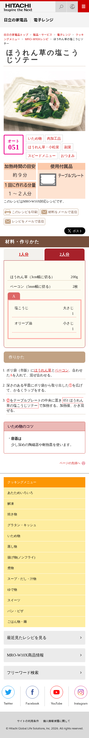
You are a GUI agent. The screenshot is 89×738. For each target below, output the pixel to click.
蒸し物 (12, 546)
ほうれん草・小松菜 (43, 147)
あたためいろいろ (20, 493)
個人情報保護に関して (56, 721)
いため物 (35, 138)
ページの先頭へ (70, 463)
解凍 (10, 503)
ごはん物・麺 (17, 621)
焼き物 (12, 514)
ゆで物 (12, 589)
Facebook (32, 703)
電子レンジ (64, 34)
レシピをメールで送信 (28, 221)
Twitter (8, 703)
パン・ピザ (15, 611)
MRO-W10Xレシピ (36, 39)
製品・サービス (42, 34)
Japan (72, 6)
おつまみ (68, 156)
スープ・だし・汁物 (21, 579)
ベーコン (62, 370)
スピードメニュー (42, 156)
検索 (61, 6)
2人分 (64, 254)
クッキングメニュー (21, 482)
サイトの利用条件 (28, 721)
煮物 (10, 568)
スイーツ (13, 600)
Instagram (81, 703)
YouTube (56, 703)
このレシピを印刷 (25, 212)
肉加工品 (54, 138)
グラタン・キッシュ (21, 525)
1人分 (24, 254)
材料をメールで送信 (62, 212)
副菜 (67, 147)
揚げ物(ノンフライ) (21, 557)
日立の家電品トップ (16, 34)
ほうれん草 (42, 370)
